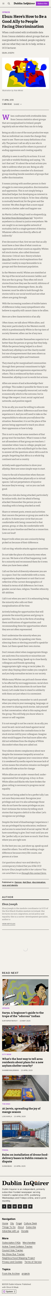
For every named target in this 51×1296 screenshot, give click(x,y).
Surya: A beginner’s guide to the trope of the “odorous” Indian (23, 1014)
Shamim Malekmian (10, 1070)
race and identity (10, 885)
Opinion (6, 12)
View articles (8, 924)
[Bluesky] (15, 1206)
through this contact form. (33, 873)
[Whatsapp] (25, 1206)
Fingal (5, 1150)
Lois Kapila (7, 1116)
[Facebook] (4, 1206)
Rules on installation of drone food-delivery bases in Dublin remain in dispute (25, 1158)
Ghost (9, 1287)
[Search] (9, 3)
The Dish (6, 1104)
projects (26, 1273)
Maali (16, 1287)
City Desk (6, 1054)
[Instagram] (20, 1206)
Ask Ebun (27, 882)
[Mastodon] (30, 1206)
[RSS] (9, 1206)
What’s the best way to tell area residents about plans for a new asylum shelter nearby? (22, 1062)
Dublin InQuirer (15, 1284)
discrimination (38, 882)
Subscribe (42, 3)
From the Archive (11, 1273)
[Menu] (4, 3)
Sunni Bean (7, 1166)
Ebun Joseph (8, 53)
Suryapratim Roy (10, 1021)
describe (6, 259)
